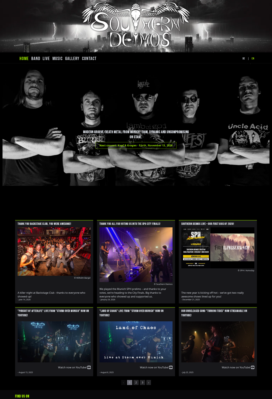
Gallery (72, 58)
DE (244, 58)
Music (57, 58)
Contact (89, 58)
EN (253, 58)
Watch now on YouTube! (72, 367)
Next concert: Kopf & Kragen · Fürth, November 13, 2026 (136, 145)
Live (46, 58)
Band (35, 58)
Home (24, 58)
